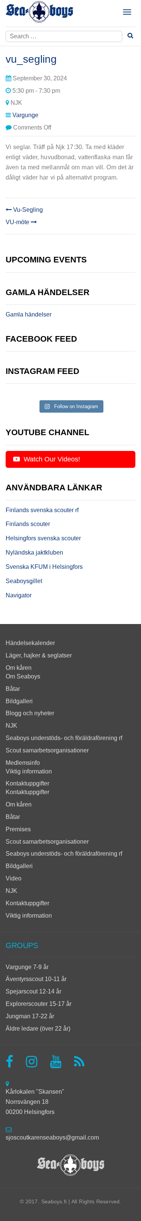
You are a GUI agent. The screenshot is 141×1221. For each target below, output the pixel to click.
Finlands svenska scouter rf (42, 510)
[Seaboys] (39, 12)
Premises (18, 829)
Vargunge (25, 115)
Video (13, 878)
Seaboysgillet (24, 581)
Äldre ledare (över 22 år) (38, 1028)
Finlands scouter (28, 524)
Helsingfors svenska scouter (43, 538)
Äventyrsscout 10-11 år (36, 979)
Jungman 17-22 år (30, 1016)
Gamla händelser (29, 314)
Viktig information (29, 771)
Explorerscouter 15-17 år (38, 1004)
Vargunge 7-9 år (27, 967)
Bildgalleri (19, 701)
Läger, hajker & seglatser (39, 655)
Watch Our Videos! (51, 459)
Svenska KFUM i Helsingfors (44, 567)
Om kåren (19, 668)
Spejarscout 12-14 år (33, 991)
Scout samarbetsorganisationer (47, 750)
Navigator (19, 595)
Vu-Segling (27, 210)
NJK (11, 725)
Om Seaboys (23, 676)
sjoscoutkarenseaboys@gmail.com (52, 1137)
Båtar (13, 689)
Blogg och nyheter (30, 713)
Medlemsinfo (23, 763)
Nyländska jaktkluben (34, 552)
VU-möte (18, 222)
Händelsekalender (30, 643)
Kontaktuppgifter (27, 783)
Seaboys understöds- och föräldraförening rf (64, 738)
